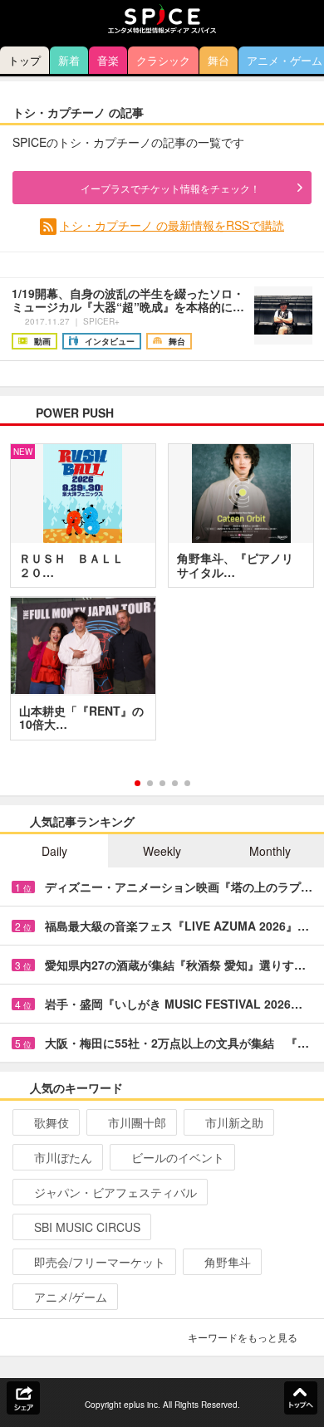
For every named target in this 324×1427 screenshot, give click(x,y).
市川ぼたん (63, 1157)
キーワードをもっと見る (242, 1337)
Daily (54, 851)
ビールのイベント (177, 1157)
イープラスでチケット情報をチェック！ (170, 188)
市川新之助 (234, 1122)
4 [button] (175, 783)
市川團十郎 (137, 1122)
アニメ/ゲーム (70, 1296)
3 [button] (162, 783)
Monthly (270, 851)
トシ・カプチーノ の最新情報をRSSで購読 (172, 225)
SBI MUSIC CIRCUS (87, 1227)
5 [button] (187, 783)
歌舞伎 (51, 1122)
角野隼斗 (227, 1262)
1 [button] (137, 783)
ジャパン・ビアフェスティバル (115, 1192)
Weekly (162, 851)
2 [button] (150, 783)
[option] (162, 597)
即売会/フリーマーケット (99, 1262)
